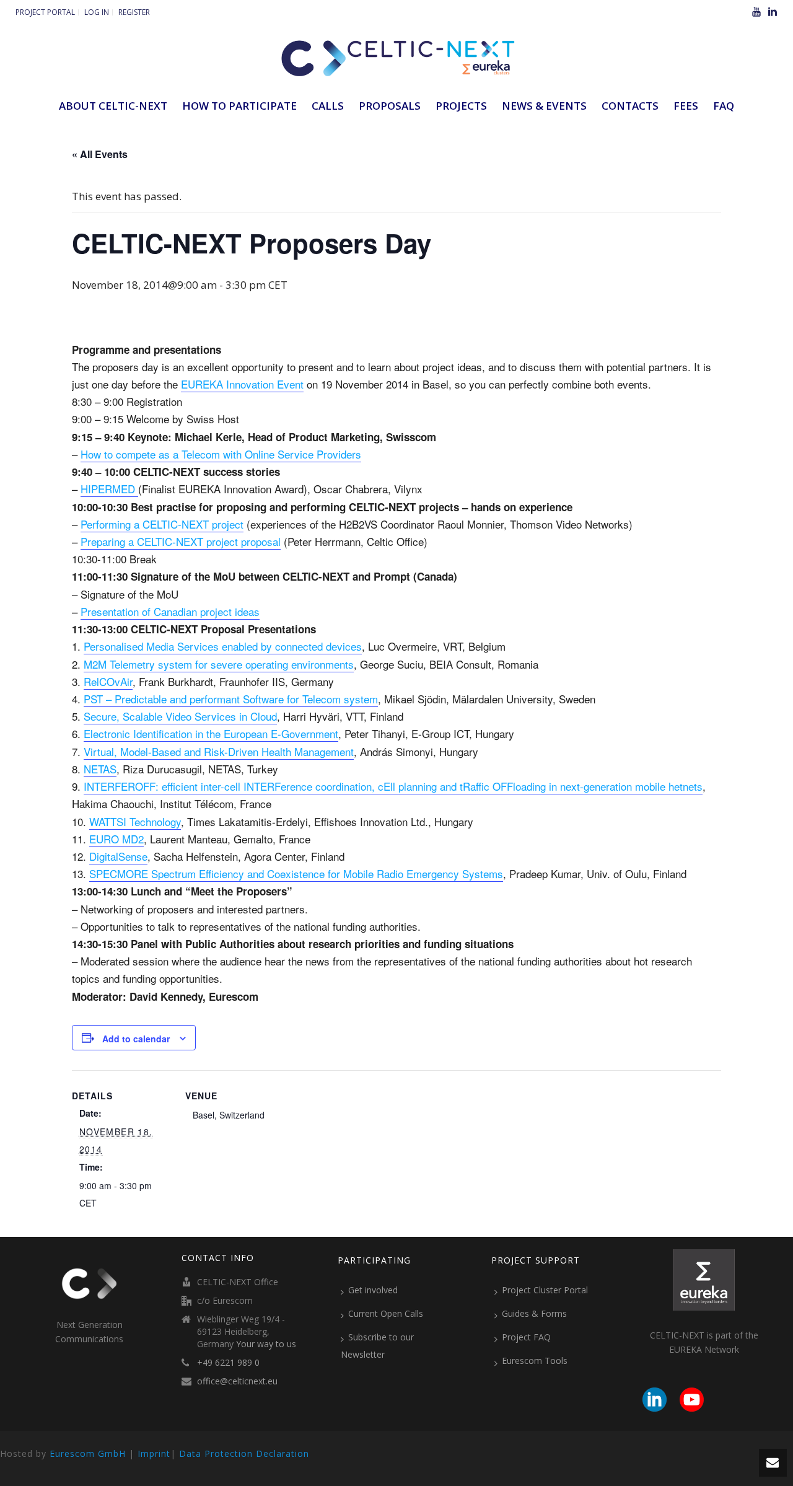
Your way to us (266, 1344)
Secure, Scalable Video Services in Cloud (180, 716)
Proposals (390, 106)
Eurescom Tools (534, 1360)
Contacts (630, 106)
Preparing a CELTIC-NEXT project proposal (181, 541)
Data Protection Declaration (244, 1453)
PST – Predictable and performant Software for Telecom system (231, 698)
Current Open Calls (385, 1313)
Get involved (373, 1290)
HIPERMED (109, 488)
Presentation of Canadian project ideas (170, 611)
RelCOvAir (108, 681)
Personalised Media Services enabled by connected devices (223, 646)
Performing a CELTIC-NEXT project (162, 524)
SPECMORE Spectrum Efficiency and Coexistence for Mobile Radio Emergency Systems (296, 873)
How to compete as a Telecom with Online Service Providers (221, 454)
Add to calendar (136, 1038)
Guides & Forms (534, 1313)
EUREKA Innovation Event (242, 384)
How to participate (239, 106)
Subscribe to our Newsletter (377, 1345)
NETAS (100, 768)
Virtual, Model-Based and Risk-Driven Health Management (219, 751)
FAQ (723, 106)
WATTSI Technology (135, 821)
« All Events (100, 154)
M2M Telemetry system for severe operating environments (219, 664)
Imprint (154, 1453)
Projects (461, 106)
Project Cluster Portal (545, 1290)
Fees (685, 106)
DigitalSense (118, 856)
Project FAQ (526, 1337)
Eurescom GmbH (88, 1453)
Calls (328, 106)
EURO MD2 (116, 838)
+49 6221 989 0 (228, 1362)
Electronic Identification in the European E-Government (211, 733)
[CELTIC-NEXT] (396, 56)
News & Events (544, 106)
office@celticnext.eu (237, 1381)
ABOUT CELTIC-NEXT (113, 106)
